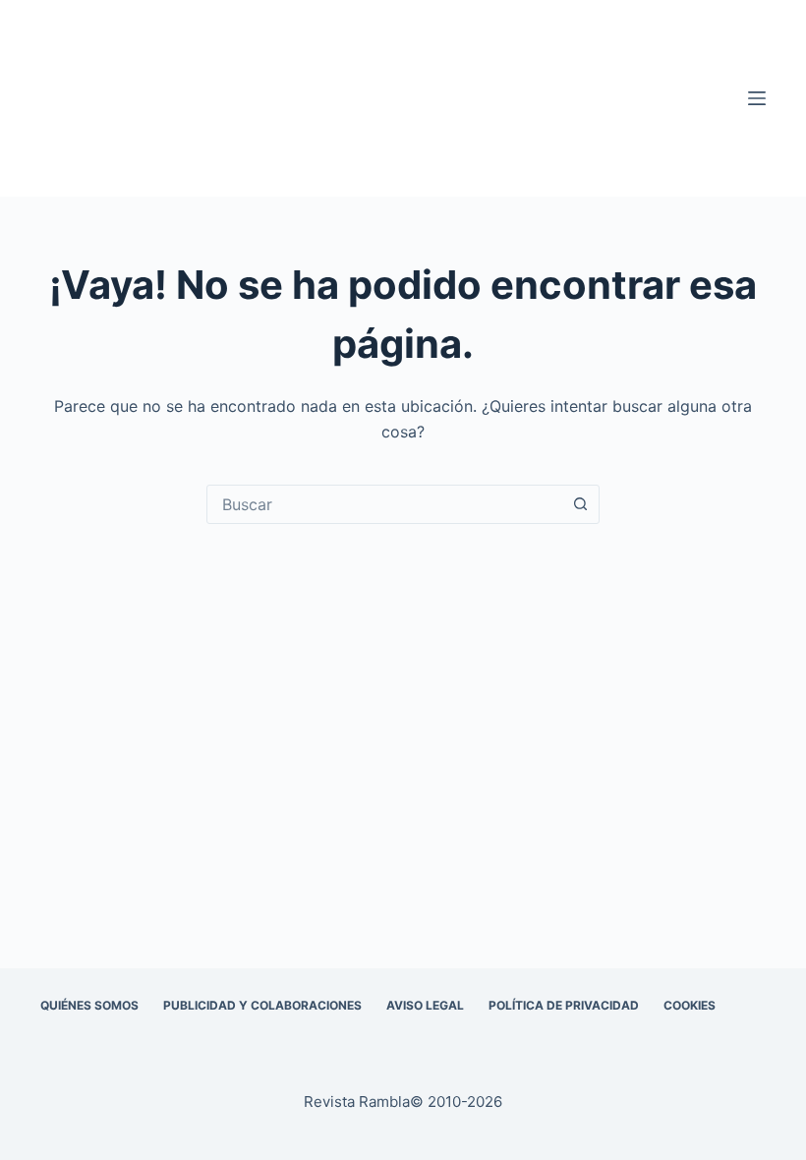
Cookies (689, 1005)
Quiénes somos (89, 1005)
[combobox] (384, 504)
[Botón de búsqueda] (580, 504)
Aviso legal (425, 1005)
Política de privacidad (564, 1005)
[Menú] (757, 98)
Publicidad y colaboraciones (262, 1005)
